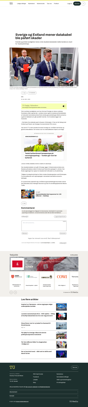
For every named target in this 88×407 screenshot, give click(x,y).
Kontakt (12, 396)
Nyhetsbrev (60, 374)
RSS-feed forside (38, 374)
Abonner (77, 3)
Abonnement (13, 392)
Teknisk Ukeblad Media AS (22, 401)
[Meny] (83, 4)
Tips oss (74, 367)
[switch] (64, 106)
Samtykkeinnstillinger (63, 377)
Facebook (36, 377)
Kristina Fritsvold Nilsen (16, 375)
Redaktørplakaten (45, 387)
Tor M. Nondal (14, 381)
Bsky (34, 382)
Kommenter (32, 92)
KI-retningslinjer (61, 382)
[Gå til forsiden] (11, 3)
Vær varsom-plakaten (31, 387)
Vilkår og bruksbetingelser (64, 379)
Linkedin (35, 379)
